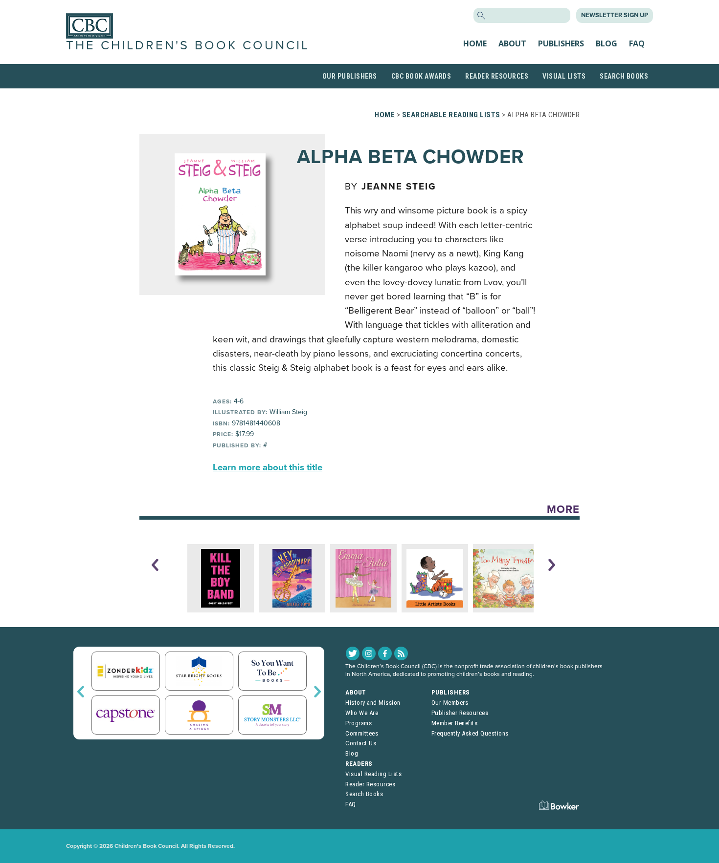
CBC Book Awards (421, 76)
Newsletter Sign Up (614, 15)
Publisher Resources (460, 712)
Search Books (624, 76)
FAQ (637, 43)
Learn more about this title (267, 467)
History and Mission (373, 702)
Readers (359, 763)
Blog (606, 43)
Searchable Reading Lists (451, 114)
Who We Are (361, 712)
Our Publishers (349, 76)
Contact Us (360, 743)
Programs (358, 723)
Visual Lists (563, 76)
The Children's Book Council (188, 45)
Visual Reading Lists (373, 774)
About (512, 43)
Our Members (450, 702)
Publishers (561, 43)
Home (475, 43)
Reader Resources (496, 76)
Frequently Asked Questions (470, 733)
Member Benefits (454, 723)
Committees (361, 733)
